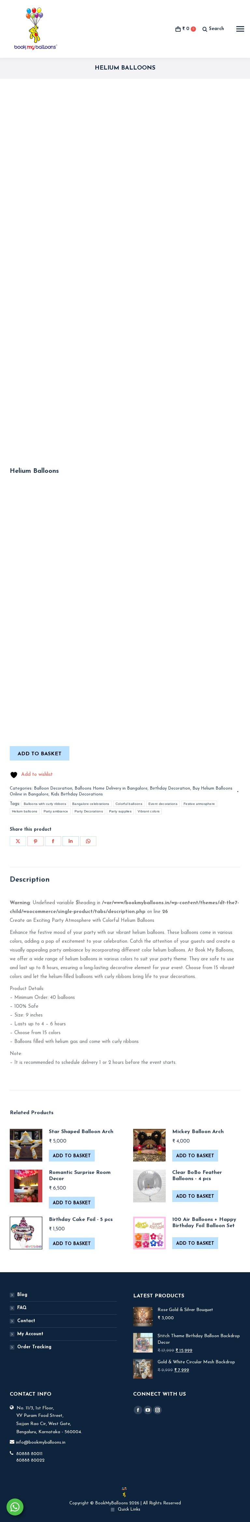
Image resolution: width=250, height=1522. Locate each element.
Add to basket (40, 754)
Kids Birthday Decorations (77, 794)
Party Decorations (89, 811)
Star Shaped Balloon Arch (81, 1131)
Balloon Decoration (53, 788)
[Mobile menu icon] (240, 29)
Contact (26, 1321)
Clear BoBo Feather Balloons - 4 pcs (197, 1175)
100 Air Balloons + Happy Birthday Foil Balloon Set (204, 1222)
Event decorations (162, 804)
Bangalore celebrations (90, 804)
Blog (22, 1294)
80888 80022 (30, 1460)
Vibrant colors (149, 811)
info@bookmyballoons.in (40, 1442)
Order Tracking (34, 1347)
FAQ (22, 1308)
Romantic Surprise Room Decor (80, 1175)
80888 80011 (29, 1453)
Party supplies (120, 811)
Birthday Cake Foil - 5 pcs (81, 1219)
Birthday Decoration (170, 788)
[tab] (125, 880)
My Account (30, 1334)
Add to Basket (72, 1156)
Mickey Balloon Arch (198, 1131)
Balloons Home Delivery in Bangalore (111, 788)
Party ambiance (56, 811)
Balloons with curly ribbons (45, 804)
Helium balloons (24, 811)
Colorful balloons (129, 804)
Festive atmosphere (199, 804)
